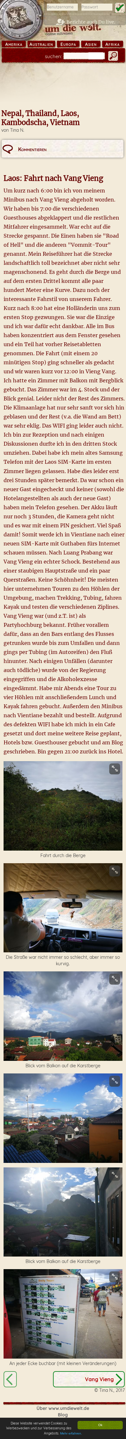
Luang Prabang (10, 1379)
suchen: (53, 56)
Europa (68, 44)
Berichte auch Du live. (91, 22)
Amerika (13, 44)
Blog (63, 1415)
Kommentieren (32, 149)
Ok (100, 1425)
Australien (41, 44)
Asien (91, 44)
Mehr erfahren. (71, 1433)
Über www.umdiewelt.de (63, 1408)
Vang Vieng (99, 1379)
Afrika (112, 44)
